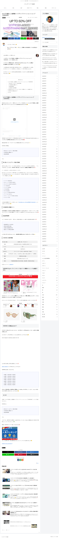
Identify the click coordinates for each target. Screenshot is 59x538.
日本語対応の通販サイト (13, 84)
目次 (19, 79)
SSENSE (11, 264)
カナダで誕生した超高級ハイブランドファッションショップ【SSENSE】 (21, 81)
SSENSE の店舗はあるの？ (13, 90)
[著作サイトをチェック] (18, 460)
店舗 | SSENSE (5, 366)
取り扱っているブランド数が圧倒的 (15, 83)
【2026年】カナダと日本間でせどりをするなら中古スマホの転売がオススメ (49, 50)
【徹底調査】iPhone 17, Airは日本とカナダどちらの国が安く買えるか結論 (49, 54)
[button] (36, 38)
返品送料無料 (11, 86)
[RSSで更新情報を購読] (22, 460)
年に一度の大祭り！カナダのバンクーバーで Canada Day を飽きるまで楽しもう (49, 62)
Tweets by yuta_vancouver (7, 443)
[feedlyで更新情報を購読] (20, 460)
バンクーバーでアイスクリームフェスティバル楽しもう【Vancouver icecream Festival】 (49, 67)
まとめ (10, 92)
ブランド (4, 447)
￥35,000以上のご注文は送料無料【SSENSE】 (27, 202)
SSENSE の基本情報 (12, 87)
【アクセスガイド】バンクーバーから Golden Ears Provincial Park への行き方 (49, 58)
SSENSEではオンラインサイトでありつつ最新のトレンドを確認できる (20, 89)
